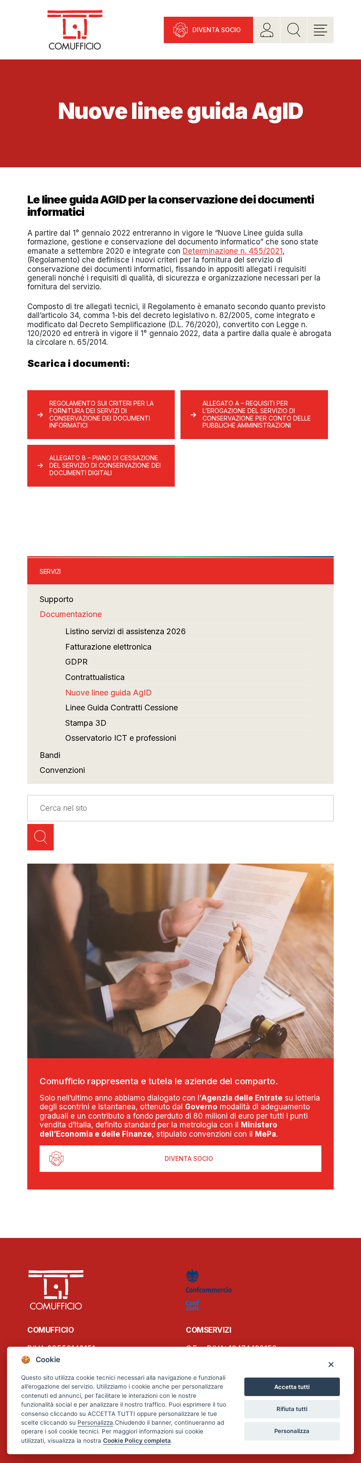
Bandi (50, 755)
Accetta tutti (291, 1386)
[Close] (331, 1364)
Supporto (57, 599)
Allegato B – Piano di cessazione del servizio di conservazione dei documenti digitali (105, 465)
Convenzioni (62, 770)
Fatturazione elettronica (108, 646)
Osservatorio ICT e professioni (120, 738)
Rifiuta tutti (291, 1408)
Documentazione (71, 614)
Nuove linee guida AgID (108, 692)
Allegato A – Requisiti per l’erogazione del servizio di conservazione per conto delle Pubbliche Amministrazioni (257, 414)
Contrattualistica (95, 677)
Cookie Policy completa (137, 1440)
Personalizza (291, 1430)
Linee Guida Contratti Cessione (121, 707)
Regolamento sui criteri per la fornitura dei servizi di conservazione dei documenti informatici (101, 414)
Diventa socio (216, 29)
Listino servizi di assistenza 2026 (125, 631)
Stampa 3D (86, 723)
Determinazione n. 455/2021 (233, 251)
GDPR (76, 661)
